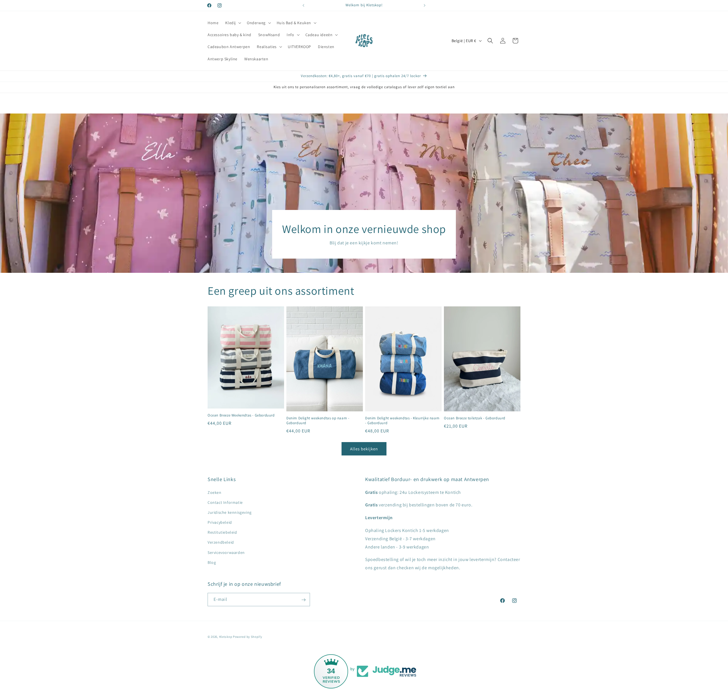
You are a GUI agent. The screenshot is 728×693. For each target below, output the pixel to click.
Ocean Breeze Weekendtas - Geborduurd (241, 415)
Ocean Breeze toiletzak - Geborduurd (474, 418)
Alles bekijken (364, 448)
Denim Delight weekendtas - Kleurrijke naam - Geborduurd (402, 421)
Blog (212, 562)
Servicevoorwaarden (226, 552)
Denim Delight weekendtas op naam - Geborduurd (317, 421)
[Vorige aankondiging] (303, 5)
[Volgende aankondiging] (424, 5)
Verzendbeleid (221, 542)
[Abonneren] (303, 600)
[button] (232, 23)
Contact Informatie (225, 502)
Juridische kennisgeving (230, 512)
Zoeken (215, 492)
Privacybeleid (220, 522)
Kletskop (225, 637)
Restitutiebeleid (222, 532)
